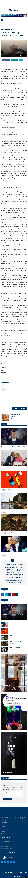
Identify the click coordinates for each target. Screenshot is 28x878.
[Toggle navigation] (2, 20)
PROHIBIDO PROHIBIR (6, 29)
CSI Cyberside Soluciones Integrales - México (16, 873)
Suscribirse (7, 798)
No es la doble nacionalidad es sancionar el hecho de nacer (13, 446)
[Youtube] (15, 5)
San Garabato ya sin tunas (6, 489)
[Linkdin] (17, 5)
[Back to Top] (26, 877)
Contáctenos (19, 3)
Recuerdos (3, 511)
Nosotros (9, 3)
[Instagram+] (13, 5)
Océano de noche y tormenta (7, 532)
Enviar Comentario (19, 408)
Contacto (19, 876)
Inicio (2, 25)
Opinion (5, 612)
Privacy (9, 876)
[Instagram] (11, 862)
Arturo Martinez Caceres (7, 38)
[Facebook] (9, 5)
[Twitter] (11, 5)
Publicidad (14, 3)
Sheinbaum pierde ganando (6, 553)
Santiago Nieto (4, 468)
